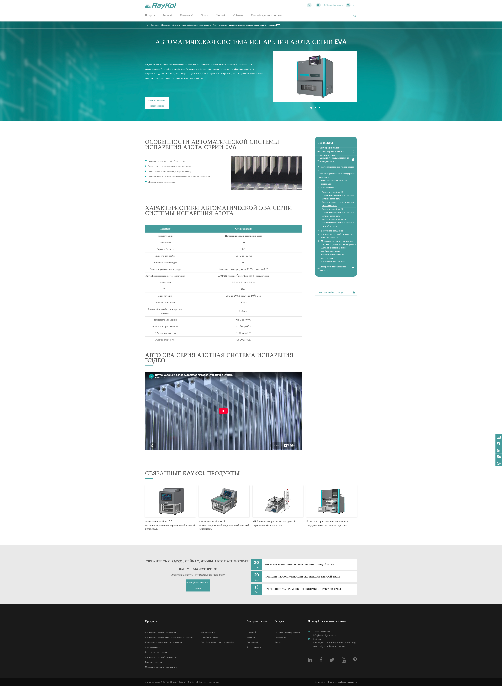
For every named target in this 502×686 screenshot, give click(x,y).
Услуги (279, 621)
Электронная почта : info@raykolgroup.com (198, 575)
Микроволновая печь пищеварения (337, 241)
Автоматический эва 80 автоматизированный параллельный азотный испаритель (338, 212)
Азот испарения (220, 25)
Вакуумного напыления (332, 231)
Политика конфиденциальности (342, 682)
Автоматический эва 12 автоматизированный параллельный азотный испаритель (338, 195)
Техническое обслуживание (287, 632)
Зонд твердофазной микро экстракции (338, 244)
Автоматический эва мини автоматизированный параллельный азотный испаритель (338, 223)
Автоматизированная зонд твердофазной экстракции (336, 175)
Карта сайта (320, 682)
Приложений (252, 642)
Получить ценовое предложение (157, 103)
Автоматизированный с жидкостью (337, 234)
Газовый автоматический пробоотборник (332, 256)
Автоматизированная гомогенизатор (337, 167)
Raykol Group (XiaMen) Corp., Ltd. (180, 682)
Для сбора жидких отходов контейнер (218, 642)
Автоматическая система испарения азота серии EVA (254, 25)
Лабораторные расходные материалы (331, 268)
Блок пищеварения (329, 237)
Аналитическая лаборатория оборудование (191, 25)
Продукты (165, 25)
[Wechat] (498, 456)
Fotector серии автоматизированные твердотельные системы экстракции (327, 523)
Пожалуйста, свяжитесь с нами (198, 585)
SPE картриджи (208, 632)
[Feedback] (498, 463)
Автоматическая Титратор (333, 261)
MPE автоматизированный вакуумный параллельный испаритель (274, 523)
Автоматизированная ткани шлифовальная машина (333, 249)
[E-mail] (498, 437)
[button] (311, 108)
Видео (278, 642)
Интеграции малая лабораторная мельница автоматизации (330, 151)
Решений (251, 637)
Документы (280, 637)
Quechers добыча (209, 637)
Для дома (155, 25)
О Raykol (251, 632)
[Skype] (498, 443)
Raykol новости (254, 647)
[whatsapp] (498, 450)
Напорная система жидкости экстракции (334, 182)
